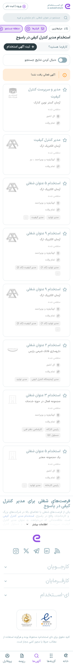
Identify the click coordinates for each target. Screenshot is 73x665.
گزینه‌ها (51, 661)
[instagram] (16, 551)
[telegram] (36, 551)
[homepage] (36, 538)
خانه (66, 661)
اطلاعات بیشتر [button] (39, 525)
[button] (59, 28)
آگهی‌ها (36, 661)
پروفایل (7, 661)
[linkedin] (47, 551)
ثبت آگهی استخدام (19, 46)
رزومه (22, 661)
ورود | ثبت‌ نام (14, 6)
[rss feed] (57, 551)
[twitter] (26, 551)
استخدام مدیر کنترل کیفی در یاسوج (43, 37)
